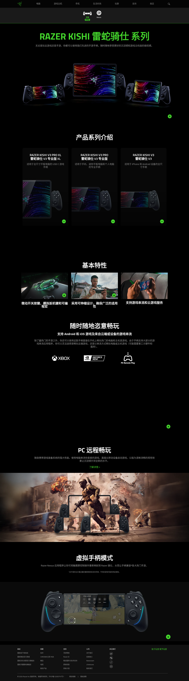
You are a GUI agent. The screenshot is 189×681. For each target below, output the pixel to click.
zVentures (90, 665)
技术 (41, 653)
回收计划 (66, 668)
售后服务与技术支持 (70, 661)
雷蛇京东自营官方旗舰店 (25, 661)
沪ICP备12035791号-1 (56, 677)
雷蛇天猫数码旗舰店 (24, 665)
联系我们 (89, 668)
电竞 (41, 665)
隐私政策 (83, 677)
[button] (169, 4)
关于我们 (89, 653)
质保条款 (66, 665)
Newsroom (90, 661)
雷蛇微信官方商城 (23, 657)
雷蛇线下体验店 (22, 653)
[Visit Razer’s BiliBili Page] (111, 666)
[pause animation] (168, 427)
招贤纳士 (89, 657)
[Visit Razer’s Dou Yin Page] (111, 662)
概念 (41, 661)
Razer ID (66, 657)
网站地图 (72, 677)
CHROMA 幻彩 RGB (47, 657)
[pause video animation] (170, 116)
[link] (19, 4)
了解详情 (94, 467)
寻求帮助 (66, 653)
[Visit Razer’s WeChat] (111, 658)
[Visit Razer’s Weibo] (111, 653)
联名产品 (43, 668)
